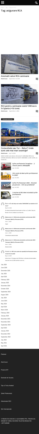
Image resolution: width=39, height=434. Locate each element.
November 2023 (5, 322)
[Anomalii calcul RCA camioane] (19, 64)
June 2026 (4, 267)
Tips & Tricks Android (7, 385)
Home (2, 7)
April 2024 (4, 307)
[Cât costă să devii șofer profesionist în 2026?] (6, 176)
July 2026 (4, 264)
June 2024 (4, 300)
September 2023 (5, 325)
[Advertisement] (19, 33)
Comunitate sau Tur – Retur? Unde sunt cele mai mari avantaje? (17, 149)
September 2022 (5, 337)
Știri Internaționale (6, 409)
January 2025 (5, 282)
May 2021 (4, 343)
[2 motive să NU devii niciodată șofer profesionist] (6, 195)
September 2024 (5, 291)
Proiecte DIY (4, 370)
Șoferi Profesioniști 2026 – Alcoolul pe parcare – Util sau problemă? (24, 184)
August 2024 (4, 294)
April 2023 (4, 328)
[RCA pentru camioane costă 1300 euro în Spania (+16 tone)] (19, 94)
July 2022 (4, 340)
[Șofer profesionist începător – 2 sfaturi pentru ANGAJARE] (6, 166)
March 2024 (4, 310)
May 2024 (4, 303)
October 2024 (5, 288)
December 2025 (5, 270)
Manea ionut (8, 217)
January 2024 (5, 316)
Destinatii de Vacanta (7, 377)
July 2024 (4, 297)
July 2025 (4, 273)
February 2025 (5, 279)
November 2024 (5, 285)
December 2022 (5, 334)
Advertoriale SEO (6, 401)
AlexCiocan (4, 78)
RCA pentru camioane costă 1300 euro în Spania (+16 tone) (19, 107)
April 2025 (4, 276)
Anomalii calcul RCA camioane (15, 76)
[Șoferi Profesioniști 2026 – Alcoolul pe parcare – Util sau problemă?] (6, 185)
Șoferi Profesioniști (6, 393)
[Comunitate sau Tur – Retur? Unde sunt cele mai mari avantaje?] (19, 134)
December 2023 (5, 319)
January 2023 (5, 331)
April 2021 (4, 346)
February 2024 (5, 313)
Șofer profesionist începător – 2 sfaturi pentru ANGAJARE (23, 164)
